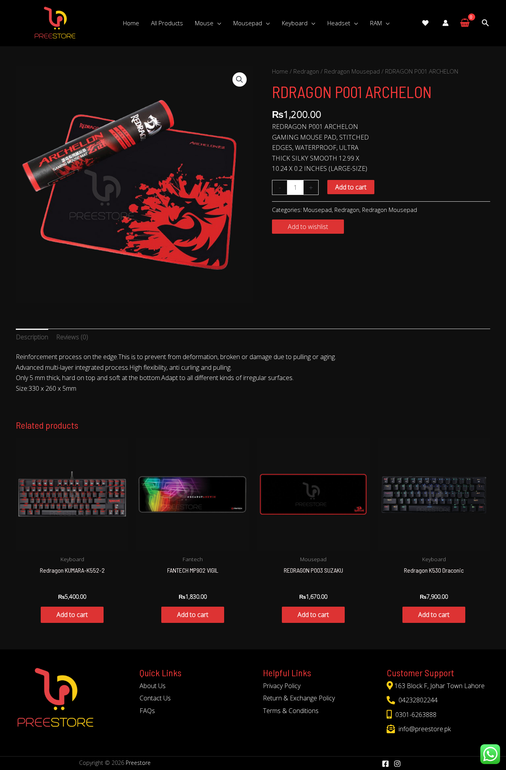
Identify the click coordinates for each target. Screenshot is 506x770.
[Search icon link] (485, 23)
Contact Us (155, 698)
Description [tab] (32, 337)
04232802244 (417, 700)
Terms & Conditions (291, 710)
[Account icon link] (445, 23)
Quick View (72, 543)
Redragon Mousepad (352, 71)
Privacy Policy (281, 685)
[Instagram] (397, 763)
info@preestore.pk (424, 729)
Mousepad (317, 210)
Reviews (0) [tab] (72, 337)
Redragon (306, 71)
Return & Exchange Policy (299, 698)
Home (280, 71)
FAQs (147, 710)
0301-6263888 (415, 714)
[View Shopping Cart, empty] (465, 23)
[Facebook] (385, 763)
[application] (217, 23)
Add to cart (350, 187)
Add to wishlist (308, 226)
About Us (153, 685)
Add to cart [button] (72, 614)
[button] (239, 79)
